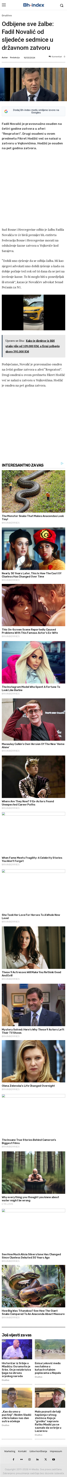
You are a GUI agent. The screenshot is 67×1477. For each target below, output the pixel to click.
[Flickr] (21, 1459)
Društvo (7, 15)
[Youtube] (54, 1459)
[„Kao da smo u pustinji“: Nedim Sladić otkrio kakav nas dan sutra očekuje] (17, 1398)
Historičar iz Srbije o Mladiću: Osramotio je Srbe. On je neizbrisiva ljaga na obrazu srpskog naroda (16, 1370)
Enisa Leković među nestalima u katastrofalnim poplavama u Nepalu (48, 1368)
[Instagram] (29, 1459)
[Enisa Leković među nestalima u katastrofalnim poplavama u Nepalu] (50, 1349)
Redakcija (15, 57)
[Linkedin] (37, 1459)
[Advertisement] (33, 189)
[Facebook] (13, 1459)
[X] (46, 1459)
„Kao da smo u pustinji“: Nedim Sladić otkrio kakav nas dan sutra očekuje (16, 1416)
